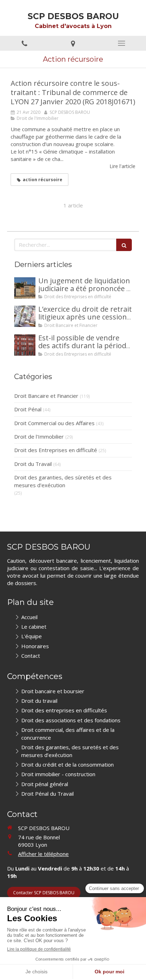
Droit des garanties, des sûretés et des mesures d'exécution (63, 481)
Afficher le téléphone (43, 853)
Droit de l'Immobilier (39, 436)
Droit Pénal (27, 409)
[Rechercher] (124, 245)
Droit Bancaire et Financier (46, 395)
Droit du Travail (33, 463)
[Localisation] (73, 43)
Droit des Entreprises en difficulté (55, 450)
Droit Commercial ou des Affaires (54, 423)
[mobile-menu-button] (121, 43)
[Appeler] (24, 43)
